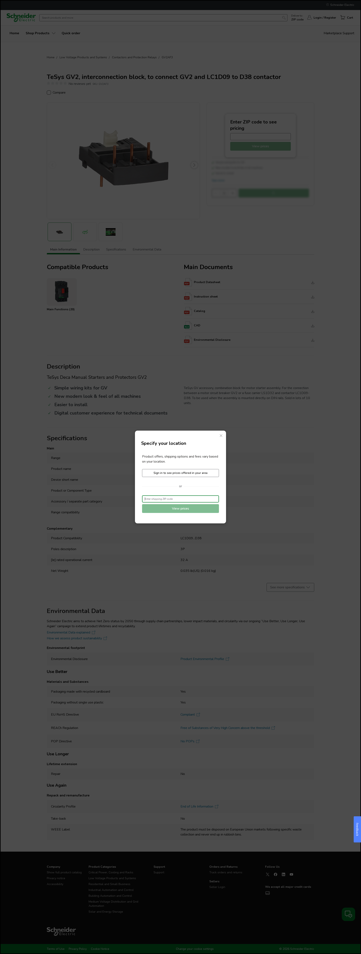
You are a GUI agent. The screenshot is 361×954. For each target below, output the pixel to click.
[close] (221, 436)
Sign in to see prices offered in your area (180, 473)
